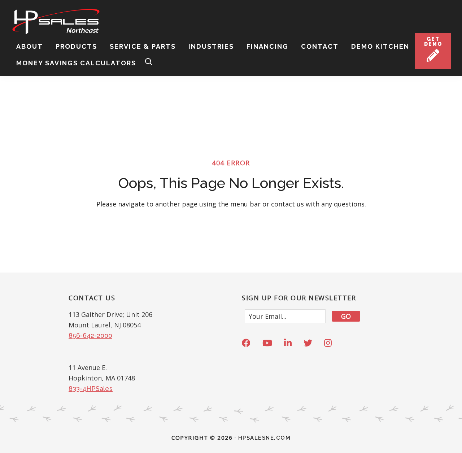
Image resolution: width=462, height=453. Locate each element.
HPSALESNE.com (264, 438)
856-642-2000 (90, 335)
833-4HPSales (91, 388)
